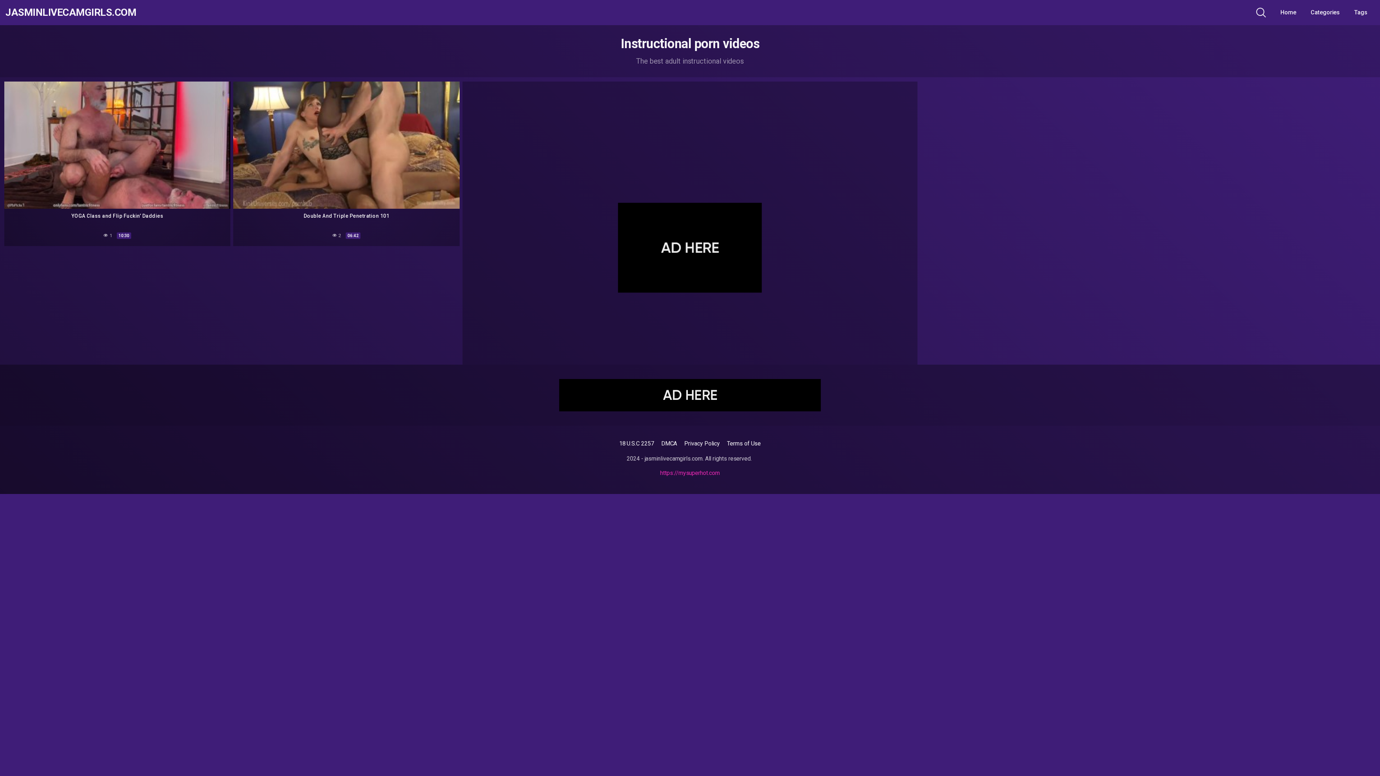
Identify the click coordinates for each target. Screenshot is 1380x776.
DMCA (669, 443)
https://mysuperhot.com (689, 473)
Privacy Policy (702, 443)
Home (1288, 12)
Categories (1325, 12)
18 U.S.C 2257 (636, 443)
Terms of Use (744, 443)
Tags (1360, 12)
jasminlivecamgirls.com (70, 12)
